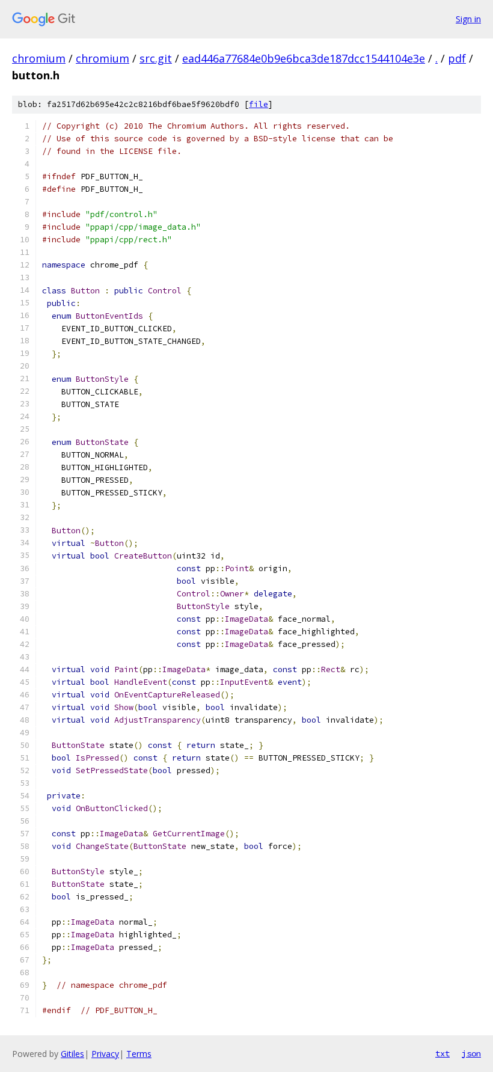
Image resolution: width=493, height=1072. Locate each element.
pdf (457, 58)
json (471, 1053)
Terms (139, 1053)
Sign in (468, 19)
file (258, 104)
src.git (155, 58)
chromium (39, 58)
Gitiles (72, 1053)
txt (442, 1053)
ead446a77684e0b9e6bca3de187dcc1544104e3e (303, 58)
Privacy (105, 1053)
